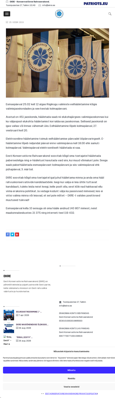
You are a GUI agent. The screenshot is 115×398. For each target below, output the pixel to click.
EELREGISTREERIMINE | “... (29, 312)
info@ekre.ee (48, 5)
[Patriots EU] (95, 3)
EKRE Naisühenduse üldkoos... (32, 324)
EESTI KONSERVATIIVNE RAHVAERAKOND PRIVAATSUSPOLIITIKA (71, 394)
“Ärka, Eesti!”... (24, 337)
